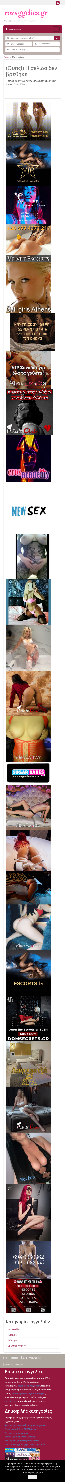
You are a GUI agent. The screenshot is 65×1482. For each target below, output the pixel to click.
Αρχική (7, 57)
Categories (15, 1358)
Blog (25, 1358)
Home (5, 1358)
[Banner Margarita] (28, 807)
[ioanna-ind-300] (28, 647)
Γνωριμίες (13, 1335)
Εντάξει (32, 1477)
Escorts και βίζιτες (14, 1429)
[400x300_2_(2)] (28, 1295)
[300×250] (28, 121)
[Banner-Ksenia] (28, 927)
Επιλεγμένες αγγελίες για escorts (22, 1440)
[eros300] (28, 458)
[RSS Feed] (58, 3)
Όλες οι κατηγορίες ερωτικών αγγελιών (25, 1444)
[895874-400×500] (28, 1212)
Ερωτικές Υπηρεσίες (18, 1346)
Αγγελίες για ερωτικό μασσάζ (20, 1436)
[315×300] (29, 411)
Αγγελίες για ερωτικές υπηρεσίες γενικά (25, 1425)
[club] (28, 1109)
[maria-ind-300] (28, 602)
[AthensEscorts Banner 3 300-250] (28, 370)
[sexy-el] (28, 850)
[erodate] (32, 332)
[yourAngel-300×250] (28, 205)
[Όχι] (61, 1470)
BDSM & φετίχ (31, 1429)
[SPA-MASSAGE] (28, 1064)
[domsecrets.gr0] (28, 1018)
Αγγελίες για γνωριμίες (16, 1433)
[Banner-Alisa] (28, 739)
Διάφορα (12, 1340)
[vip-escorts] (28, 163)
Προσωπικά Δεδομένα (14, 1365)
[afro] (32, 556)
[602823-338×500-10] (28, 1158)
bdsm (37, 1386)
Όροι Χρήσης (35, 1358)
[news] (28, 511)
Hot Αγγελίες (14, 1329)
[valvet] (28, 243)
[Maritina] (28, 693)
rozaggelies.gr (15, 29)
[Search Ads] (57, 38)
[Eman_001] (28, 888)
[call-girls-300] (28, 287)
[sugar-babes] (28, 773)
